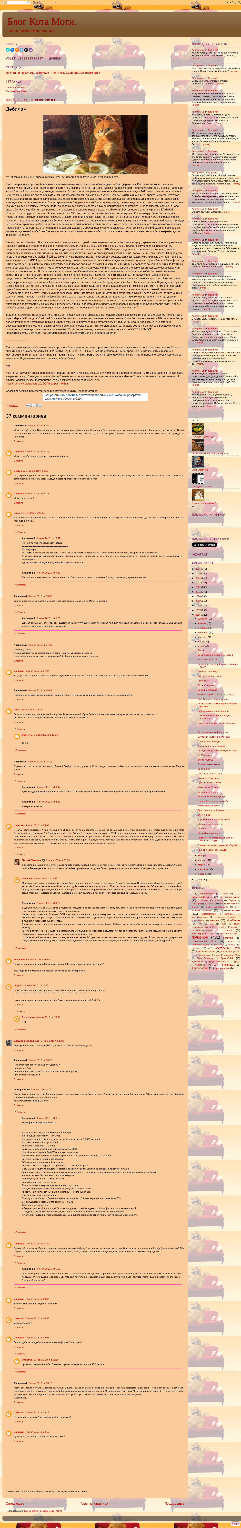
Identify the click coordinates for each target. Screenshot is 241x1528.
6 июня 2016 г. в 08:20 (48, 618)
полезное (200, 937)
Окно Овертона (200, 469)
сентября (203, 632)
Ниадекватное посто (209, 805)
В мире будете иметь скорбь (213, 801)
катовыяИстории (200, 917)
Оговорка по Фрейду (209, 741)
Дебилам (202, 828)
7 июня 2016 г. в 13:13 (40, 1383)
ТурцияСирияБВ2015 (218, 961)
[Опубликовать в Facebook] (37, 405)
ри (209, 948)
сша (218, 955)
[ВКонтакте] (12, 50)
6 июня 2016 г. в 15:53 (48, 1017)
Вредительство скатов (209, 676)
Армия (225, 894)
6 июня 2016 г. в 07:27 (37, 671)
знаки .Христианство (217, 907)
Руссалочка (28, 1017)
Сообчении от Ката (16, 91)
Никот (229, 930)
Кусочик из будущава (209, 778)
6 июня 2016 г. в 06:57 (40, 596)
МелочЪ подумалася (209, 833)
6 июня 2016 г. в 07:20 (40, 645)
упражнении (201, 965)
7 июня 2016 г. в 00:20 (48, 903)
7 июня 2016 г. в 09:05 (37, 1337)
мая (200, 855)
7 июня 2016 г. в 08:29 (37, 1243)
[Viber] (31, 50)
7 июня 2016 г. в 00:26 (40, 1060)
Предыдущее (174, 1503)
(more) (195, 58)
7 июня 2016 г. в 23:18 (37, 1432)
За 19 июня (204, 755)
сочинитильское (203, 955)
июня (201, 646)
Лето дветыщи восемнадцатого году (217, 750)
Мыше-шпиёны (219, 927)
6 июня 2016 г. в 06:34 (38, 471)
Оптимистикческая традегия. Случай (217, 845)
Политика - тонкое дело (210, 773)
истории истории (201, 910)
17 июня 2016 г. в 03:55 (46, 1359)
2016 (198, 614)
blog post (213, 50)
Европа (232, 900)
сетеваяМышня (206, 951)
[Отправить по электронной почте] (27, 405)
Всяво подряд (205, 759)
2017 (198, 610)
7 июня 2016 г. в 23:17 (37, 1412)
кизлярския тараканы (225, 917)
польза (231, 941)
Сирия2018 (226, 952)
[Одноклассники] (17, 50)
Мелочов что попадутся (210, 824)
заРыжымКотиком (228, 903)
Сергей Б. (19, 471)
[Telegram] (21, 50)
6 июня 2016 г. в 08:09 (40, 690)
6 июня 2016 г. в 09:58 (58, 860)
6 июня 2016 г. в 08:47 (48, 787)
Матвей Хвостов (31, 860)
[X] (26, 50)
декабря (203, 618)
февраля (203, 869)
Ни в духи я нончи (201, 486)
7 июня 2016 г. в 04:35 (48, 801)
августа (202, 637)
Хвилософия (200, 968)
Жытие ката (210, 904)
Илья (17, 513)
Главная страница (15, 87)
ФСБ (214, 965)
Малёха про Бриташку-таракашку (216, 694)
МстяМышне (233, 920)
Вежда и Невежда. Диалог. (212, 796)
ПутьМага (218, 945)
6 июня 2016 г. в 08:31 (40, 761)
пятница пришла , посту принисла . (211, 453)
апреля (202, 860)
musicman (19, 959)
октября (202, 628)
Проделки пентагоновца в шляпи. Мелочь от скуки (216, 839)
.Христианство (206, 893)
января (202, 874)
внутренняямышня (230, 897)
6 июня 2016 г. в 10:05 (38, 959)
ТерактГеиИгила (205, 958)
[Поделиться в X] (33, 405)
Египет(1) (196, 904)
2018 (198, 605)
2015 (198, 879)
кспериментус (198, 920)
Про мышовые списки (209, 782)
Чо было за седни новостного (213, 711)
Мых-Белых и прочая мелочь (213, 699)
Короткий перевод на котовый (214, 819)
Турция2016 (197, 961)
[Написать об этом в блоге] (30, 405)
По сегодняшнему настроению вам (217, 723)
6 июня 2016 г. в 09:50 (37, 825)
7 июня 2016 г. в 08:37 (37, 1299)
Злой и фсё (204, 814)
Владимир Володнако (27, 1040)
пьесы (231, 944)
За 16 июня (204, 769)
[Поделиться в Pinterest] (40, 405)
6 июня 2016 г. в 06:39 (32, 513)
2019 (198, 601)
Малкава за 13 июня (209, 787)
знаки (195, 907)
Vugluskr (19, 985)
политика (228, 937)
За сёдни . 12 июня (208, 792)
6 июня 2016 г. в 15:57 (48, 538)
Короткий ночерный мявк (211, 746)
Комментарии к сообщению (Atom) (43, 1511)
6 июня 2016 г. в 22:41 (45, 878)
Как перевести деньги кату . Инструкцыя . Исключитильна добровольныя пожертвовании (53, 72)
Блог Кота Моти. (42, 21)
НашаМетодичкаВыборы (203, 930)
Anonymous (198, 50)
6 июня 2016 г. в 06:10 (40, 425)
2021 (198, 591)
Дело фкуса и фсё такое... (212, 810)
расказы (196, 948)
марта (201, 864)
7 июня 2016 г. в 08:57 (37, 1318)
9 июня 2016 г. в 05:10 (48, 1268)
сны (238, 952)
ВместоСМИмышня (202, 897)
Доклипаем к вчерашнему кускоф (215, 655)
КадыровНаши (208, 914)
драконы (219, 900)
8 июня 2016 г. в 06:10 (48, 1118)
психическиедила (200, 944)
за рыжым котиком (208, 659)
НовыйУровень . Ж (202, 933)
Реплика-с (203, 680)
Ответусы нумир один (203, 436)
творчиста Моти (232, 955)
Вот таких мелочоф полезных (214, 732)
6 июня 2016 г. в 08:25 (31, 709)
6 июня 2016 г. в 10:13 (46, 734)
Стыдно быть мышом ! (204, 503)
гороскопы (203, 900)
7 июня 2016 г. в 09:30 (48, 572)
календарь (230, 914)
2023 (198, 582)
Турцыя (236, 962)
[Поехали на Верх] (235, 1524)
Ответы (21, 532)
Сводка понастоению (209, 764)
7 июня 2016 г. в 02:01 (43, 1089)
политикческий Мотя (204, 941)
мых (211, 924)
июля (201, 641)
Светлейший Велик (227, 948)
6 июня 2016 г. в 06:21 (37, 451)
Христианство (222, 968)
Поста (201, 650)
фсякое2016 (228, 964)
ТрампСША (227, 958)
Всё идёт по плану (208, 671)
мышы (234, 927)
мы (200, 924)
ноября (202, 623)
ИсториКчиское (230, 910)
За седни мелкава (207, 690)
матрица (214, 920)
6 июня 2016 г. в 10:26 (36, 985)
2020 (198, 596)
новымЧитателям (228, 934)
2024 (198, 578)
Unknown (19, 451)
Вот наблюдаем (206, 685)
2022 (198, 587)
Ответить (18, 441)
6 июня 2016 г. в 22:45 (52, 1040)
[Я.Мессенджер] (8, 50)
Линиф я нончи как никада (212, 849)
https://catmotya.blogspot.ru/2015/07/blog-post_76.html (37, 383)
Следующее (15, 1503)
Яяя (16, 709)
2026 (198, 569)
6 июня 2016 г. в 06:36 (37, 493)
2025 (198, 573)
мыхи (223, 924)
